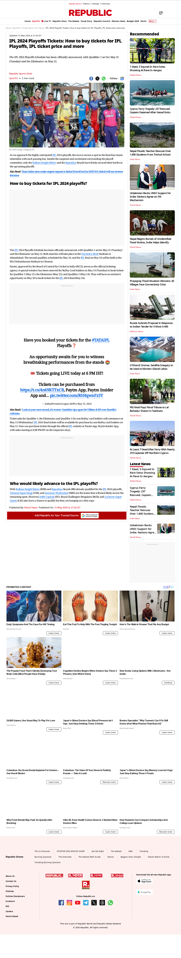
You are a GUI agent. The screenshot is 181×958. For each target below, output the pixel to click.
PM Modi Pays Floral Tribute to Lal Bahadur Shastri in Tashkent (149, 409)
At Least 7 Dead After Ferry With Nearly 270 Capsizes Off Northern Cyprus (152, 451)
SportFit (13, 78)
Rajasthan (71, 162)
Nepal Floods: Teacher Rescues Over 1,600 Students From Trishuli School (150, 152)
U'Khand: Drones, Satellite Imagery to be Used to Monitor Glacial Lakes (151, 367)
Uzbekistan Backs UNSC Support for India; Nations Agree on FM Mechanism (150, 196)
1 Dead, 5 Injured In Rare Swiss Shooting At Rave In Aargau (147, 68)
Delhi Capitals (47, 496)
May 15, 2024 (84, 403)
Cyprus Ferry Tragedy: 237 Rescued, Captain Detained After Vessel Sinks (150, 110)
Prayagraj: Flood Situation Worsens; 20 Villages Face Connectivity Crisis (152, 282)
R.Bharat (86, 4)
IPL (54, 155)
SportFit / (17, 28)
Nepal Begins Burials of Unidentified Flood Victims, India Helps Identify (150, 240)
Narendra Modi (89, 253)
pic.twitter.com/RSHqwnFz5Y (76, 395)
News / (9, 28)
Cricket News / (28, 28)
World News (135, 205)
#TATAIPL (101, 340)
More (151, 21)
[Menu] (159, 13)
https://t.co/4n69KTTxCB (42, 389)
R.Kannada (106, 4)
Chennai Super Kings (21, 493)
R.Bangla (95, 4)
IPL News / (40, 28)
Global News (135, 75)
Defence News (136, 332)
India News (135, 159)
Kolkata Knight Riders (44, 162)
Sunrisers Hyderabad (56, 493)
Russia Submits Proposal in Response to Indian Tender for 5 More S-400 (151, 324)
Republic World (75, 4)
